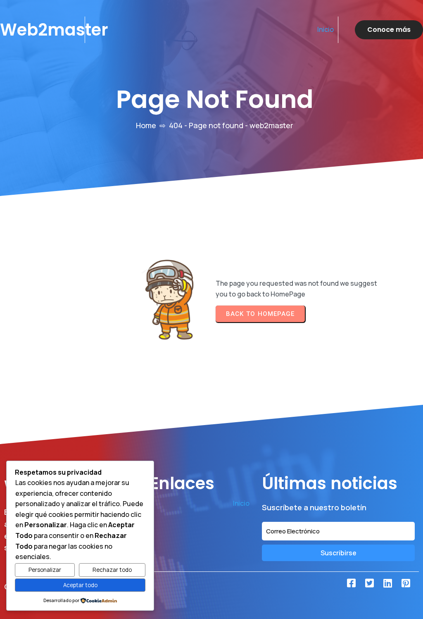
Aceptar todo (80, 585)
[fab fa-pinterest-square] (406, 583)
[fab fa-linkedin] (387, 583)
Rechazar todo (112, 570)
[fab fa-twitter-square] (369, 583)
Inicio (325, 29)
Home (146, 125)
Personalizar (45, 570)
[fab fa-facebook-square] (351, 583)
